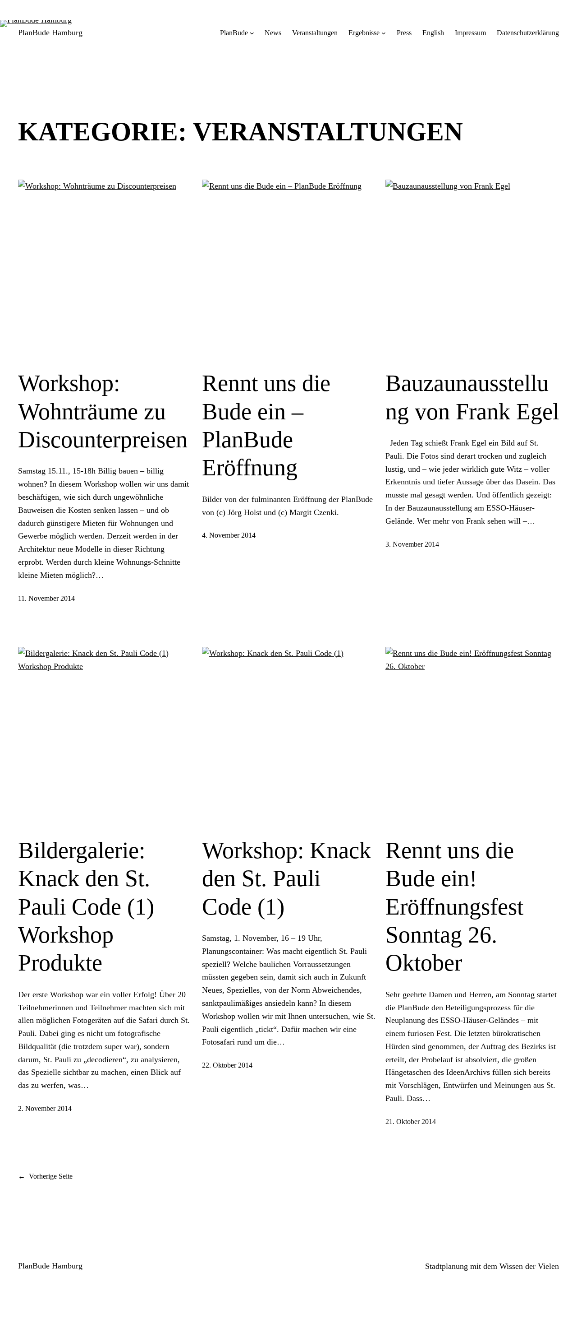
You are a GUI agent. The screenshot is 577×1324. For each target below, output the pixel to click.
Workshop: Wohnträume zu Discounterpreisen (103, 411)
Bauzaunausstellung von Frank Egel (472, 397)
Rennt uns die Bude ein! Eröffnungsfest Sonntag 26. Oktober (454, 906)
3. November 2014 (412, 544)
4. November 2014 (229, 535)
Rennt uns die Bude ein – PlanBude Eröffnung (266, 425)
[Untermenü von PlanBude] (252, 33)
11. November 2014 (46, 598)
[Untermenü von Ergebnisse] (383, 33)
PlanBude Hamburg (50, 32)
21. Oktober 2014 (410, 1121)
